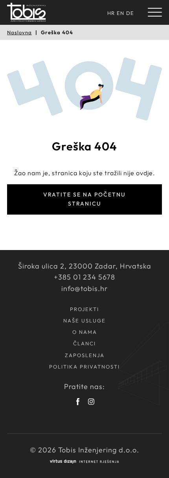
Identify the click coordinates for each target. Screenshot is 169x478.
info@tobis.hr (84, 288)
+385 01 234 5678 (84, 277)
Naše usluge (84, 320)
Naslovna (19, 32)
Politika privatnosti (84, 366)
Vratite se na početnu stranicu (84, 199)
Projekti (84, 309)
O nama (84, 332)
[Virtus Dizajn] (84, 461)
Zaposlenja (85, 355)
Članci (84, 343)
